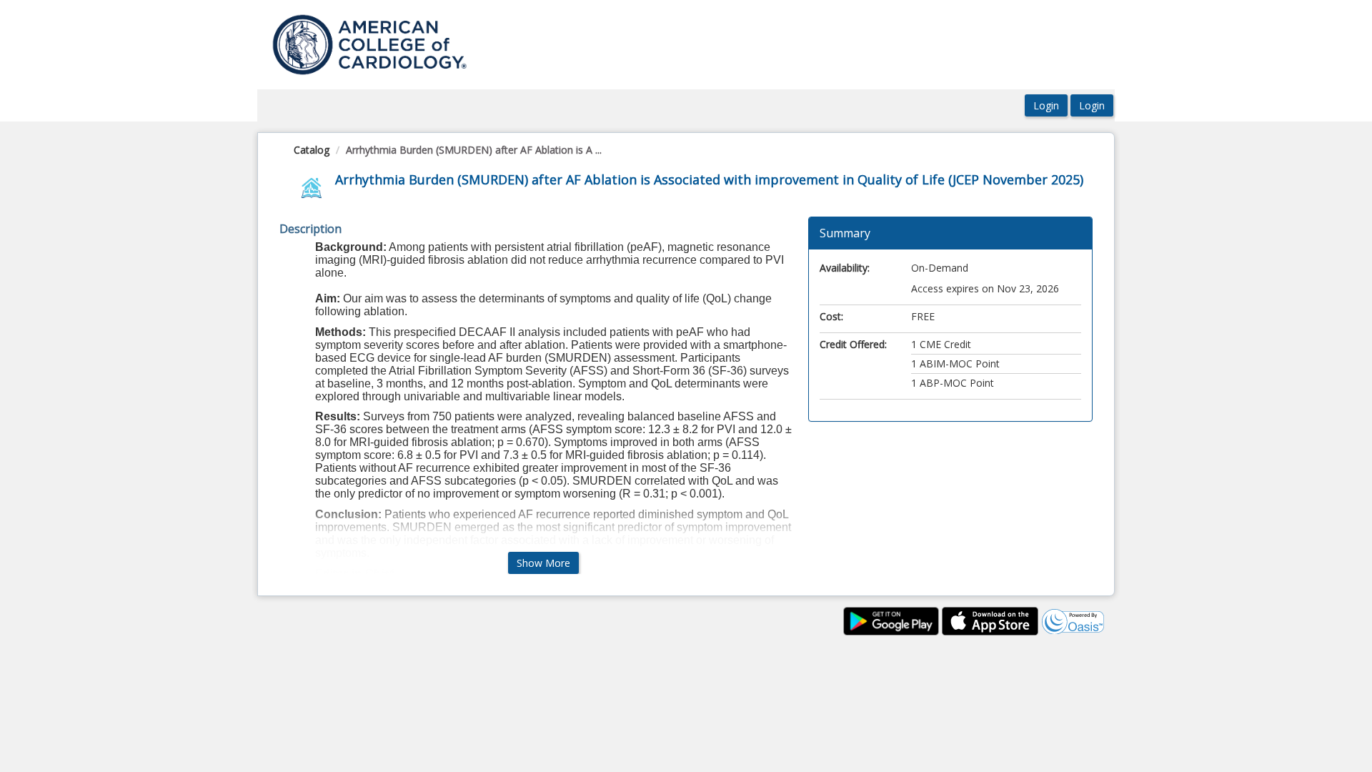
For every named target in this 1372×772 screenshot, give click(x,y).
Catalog (311, 150)
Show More (543, 563)
